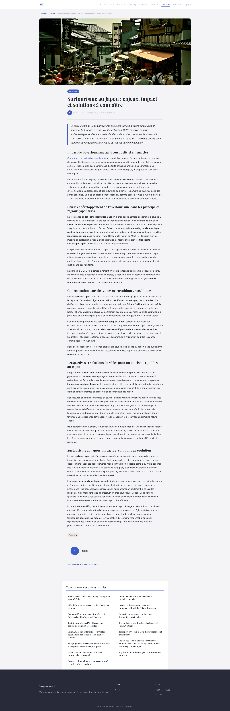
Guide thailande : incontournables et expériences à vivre (136, 597)
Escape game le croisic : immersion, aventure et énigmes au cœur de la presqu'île (89, 645)
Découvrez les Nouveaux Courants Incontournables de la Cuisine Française (137, 606)
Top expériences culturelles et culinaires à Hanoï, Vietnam (138, 624)
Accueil (103, 4)
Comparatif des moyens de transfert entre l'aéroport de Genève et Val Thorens (87, 615)
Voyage (187, 4)
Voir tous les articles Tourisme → (83, 564)
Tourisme (165, 4)
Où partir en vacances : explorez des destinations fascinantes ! (135, 615)
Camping (132, 4)
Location (154, 4)
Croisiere (143, 4)
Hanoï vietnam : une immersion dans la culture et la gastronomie (86, 653)
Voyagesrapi (47, 686)
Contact (158, 694)
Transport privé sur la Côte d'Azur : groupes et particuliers (140, 633)
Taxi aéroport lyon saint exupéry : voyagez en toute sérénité (89, 597)
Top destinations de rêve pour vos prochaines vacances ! (140, 653)
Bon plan (121, 4)
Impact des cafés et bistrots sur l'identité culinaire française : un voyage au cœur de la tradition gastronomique (139, 643)
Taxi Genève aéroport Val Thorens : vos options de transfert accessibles (86, 624)
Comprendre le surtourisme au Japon (86, 158)
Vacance (177, 4)
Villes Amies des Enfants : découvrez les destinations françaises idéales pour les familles (86, 634)
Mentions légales (162, 690)
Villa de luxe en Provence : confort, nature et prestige (88, 606)
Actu (111, 4)
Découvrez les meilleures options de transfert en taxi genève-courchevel (89, 662)
